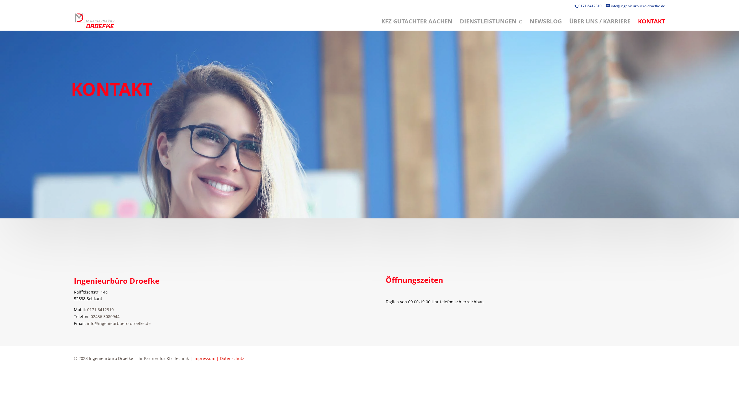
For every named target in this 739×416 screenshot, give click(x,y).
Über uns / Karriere (599, 22)
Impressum (204, 358)
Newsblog (546, 22)
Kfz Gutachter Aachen (416, 22)
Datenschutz (232, 358)
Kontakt (651, 22)
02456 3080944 (105, 316)
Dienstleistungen (488, 22)
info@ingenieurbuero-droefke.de (119, 323)
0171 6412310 (590, 5)
